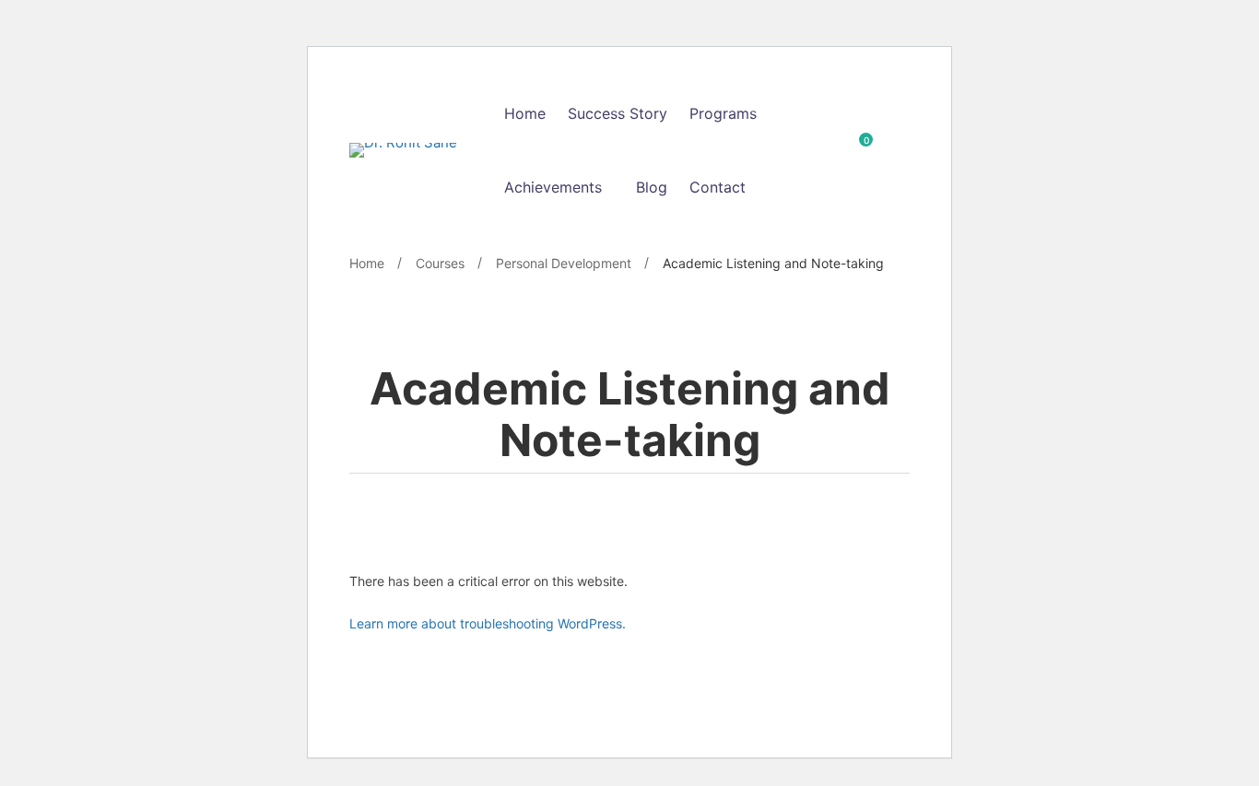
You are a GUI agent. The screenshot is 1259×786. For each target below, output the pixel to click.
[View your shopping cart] (859, 150)
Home (366, 263)
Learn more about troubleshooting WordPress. (487, 623)
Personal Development (563, 263)
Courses (440, 263)
